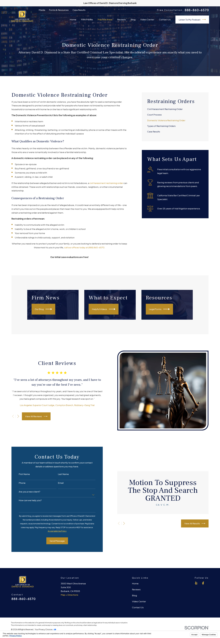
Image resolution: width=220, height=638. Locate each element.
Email (61, 483)
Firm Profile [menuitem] (87, 19)
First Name (24, 474)
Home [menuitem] (73, 19)
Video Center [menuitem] (147, 19)
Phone (22, 483)
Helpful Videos (99, 309)
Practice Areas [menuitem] (105, 19)
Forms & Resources (59, 10)
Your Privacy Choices (44, 629)
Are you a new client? (29, 491)
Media (42, 10)
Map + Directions (69, 594)
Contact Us (138, 607)
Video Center (139, 601)
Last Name (63, 474)
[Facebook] (203, 583)
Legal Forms (155, 309)
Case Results (79, 10)
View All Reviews (33, 416)
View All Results (192, 523)
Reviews (136, 589)
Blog (134, 595)
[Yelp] (196, 583)
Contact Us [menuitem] (165, 19)
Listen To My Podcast (189, 19)
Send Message (57, 540)
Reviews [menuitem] (121, 19)
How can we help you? (30, 500)
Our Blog (39, 309)
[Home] (22, 16)
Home (135, 583)
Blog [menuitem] (133, 19)
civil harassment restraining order (106, 183)
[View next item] (18, 416)
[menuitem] (175, 109)
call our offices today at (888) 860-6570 (84, 247)
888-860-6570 (197, 10)
